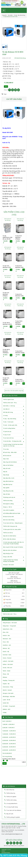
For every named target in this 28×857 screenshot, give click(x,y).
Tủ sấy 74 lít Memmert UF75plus (6, 379)
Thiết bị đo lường (7, 500)
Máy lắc (5, 471)
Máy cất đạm (6, 494)
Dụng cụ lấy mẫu (7, 556)
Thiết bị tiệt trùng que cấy (10, 526)
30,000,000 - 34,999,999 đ (9, 743)
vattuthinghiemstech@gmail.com (13, 834)
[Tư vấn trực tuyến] (14, 572)
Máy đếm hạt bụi (7, 484)
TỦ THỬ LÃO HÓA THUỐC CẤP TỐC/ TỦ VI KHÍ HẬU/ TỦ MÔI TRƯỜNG (13, 543)
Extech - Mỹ (6, 651)
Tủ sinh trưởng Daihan (9, 428)
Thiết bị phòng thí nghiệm (13, 817)
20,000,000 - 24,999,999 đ (9, 737)
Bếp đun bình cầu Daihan (10, 550)
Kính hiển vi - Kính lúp (9, 406)
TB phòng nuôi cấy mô (9, 497)
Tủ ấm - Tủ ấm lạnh (8, 422)
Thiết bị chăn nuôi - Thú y (10, 402)
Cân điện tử (6, 409)
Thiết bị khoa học (10, 793)
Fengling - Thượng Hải (8, 680)
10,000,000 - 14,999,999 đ (9, 731)
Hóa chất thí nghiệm (8, 510)
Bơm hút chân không (8, 520)
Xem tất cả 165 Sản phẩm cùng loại (14, 390)
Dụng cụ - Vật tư (7, 507)
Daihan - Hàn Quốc (8, 664)
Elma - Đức (5, 632)
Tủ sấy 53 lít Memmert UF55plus (18, 237)
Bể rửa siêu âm (7, 455)
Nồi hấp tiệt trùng (8, 412)
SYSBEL (5, 712)
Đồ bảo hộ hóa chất (8, 516)
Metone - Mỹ (6, 648)
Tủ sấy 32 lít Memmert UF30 (19, 295)
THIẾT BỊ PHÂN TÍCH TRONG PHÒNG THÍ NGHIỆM (10, 560)
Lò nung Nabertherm (11, 803)
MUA (6, 86)
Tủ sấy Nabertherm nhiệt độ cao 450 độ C (7, 237)
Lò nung (5, 415)
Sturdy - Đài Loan (7, 667)
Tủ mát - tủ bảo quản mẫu (10, 425)
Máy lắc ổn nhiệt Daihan (9, 536)
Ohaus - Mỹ (6, 674)
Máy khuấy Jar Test (8, 553)
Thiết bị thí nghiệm (11, 796)
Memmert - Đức (7, 638)
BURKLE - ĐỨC (6, 709)
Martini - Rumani (7, 690)
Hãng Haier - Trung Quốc (9, 626)
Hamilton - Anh (7, 645)
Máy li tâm (6, 459)
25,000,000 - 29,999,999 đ (9, 740)
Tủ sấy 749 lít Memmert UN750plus (18, 322)
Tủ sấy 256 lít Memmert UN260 (19, 351)
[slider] (3, 760)
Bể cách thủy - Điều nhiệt (10, 452)
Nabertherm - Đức (7, 629)
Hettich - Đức (6, 635)
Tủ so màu (6, 449)
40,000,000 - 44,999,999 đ (9, 750)
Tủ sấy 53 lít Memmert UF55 (19, 266)
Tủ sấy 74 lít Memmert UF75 (7, 266)
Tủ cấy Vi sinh (6, 434)
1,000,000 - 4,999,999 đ (8, 724)
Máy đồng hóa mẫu (8, 491)
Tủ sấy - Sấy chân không (9, 418)
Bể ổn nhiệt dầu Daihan (9, 539)
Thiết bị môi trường (11, 800)
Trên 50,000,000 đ (7, 753)
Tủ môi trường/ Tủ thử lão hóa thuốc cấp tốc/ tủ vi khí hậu (13, 445)
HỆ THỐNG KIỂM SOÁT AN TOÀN (11, 513)
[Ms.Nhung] (14, 576)
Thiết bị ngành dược (8, 399)
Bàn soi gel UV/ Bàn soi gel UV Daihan (13, 547)
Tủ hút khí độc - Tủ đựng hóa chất (12, 441)
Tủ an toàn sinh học (8, 438)
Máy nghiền (6, 487)
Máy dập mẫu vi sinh (8, 478)
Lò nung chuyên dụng (12, 807)
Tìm (4, 763)
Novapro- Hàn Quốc (8, 564)
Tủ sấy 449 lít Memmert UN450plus (6, 351)
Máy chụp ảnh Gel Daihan (10, 462)
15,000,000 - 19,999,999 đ (9, 734)
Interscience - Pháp (8, 687)
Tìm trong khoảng (7, 756)
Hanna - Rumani (7, 658)
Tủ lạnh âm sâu (7, 431)
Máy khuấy (6, 475)
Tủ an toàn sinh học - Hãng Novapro (13, 523)
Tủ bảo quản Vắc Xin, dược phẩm (12, 529)
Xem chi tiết (9, 233)
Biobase (5, 677)
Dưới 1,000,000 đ (6, 721)
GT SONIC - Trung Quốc (9, 706)
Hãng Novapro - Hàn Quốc (10, 622)
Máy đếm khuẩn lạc (8, 481)
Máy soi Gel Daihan (8, 465)
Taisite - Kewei (6, 671)
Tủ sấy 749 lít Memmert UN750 (7, 323)
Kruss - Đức (6, 642)
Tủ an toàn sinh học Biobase (13, 810)
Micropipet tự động (8, 503)
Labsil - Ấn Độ (6, 699)
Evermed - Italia (7, 654)
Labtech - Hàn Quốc (8, 661)
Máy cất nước (6, 468)
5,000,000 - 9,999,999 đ (8, 727)
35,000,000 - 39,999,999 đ (9, 747)
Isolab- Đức (6, 703)
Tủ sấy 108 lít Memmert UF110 (19, 380)
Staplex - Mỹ (6, 683)
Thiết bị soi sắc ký (8, 532)
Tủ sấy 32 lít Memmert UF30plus (6, 294)
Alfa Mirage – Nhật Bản (9, 696)
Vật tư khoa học (10, 789)
